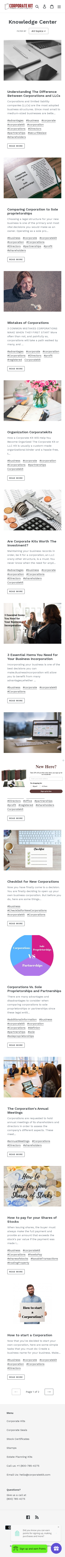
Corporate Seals (17, 1430)
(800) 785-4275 (16, 1498)
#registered (14, 359)
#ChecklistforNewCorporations (27, 910)
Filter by (21, 31)
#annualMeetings (18, 1141)
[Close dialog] (63, 760)
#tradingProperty (18, 1262)
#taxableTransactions (44, 1258)
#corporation (35, 124)
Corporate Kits (16, 1421)
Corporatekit (32, 359)
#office (27, 800)
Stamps (11, 1447)
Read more (16, 146)
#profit (48, 246)
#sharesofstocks (17, 1258)
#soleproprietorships (20, 1036)
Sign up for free (46, 791)
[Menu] (59, 6)
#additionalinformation (22, 1019)
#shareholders (16, 137)
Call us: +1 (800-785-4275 (23, 1465)
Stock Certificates (18, 1439)
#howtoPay (35, 1254)
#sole (31, 1031)
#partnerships (16, 132)
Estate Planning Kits (19, 1456)
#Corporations (16, 128)
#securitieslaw (37, 132)
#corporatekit (16, 124)
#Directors (34, 128)
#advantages (15, 120)
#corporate (49, 120)
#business (32, 120)
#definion (34, 1027)
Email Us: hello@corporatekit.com (28, 1474)
